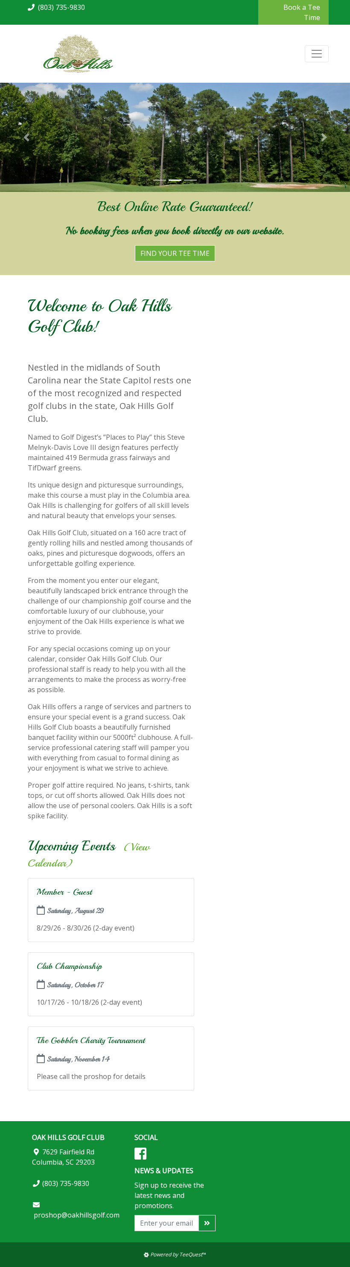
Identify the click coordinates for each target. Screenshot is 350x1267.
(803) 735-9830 (61, 7)
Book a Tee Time (301, 12)
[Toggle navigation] (317, 53)
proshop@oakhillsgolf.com (77, 1215)
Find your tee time (175, 253)
